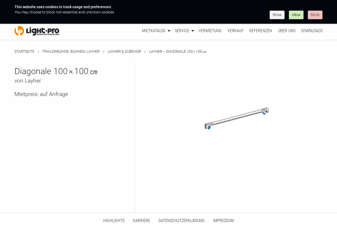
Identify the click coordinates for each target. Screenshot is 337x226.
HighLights (114, 220)
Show (277, 15)
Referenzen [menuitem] (260, 30)
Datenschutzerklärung (181, 220)
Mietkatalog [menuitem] (154, 30)
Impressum (223, 220)
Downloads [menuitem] (312, 30)
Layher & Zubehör (124, 51)
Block (315, 15)
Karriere (141, 220)
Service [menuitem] (182, 30)
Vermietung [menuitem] (210, 30)
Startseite (24, 51)
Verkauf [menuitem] (235, 30)
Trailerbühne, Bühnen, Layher (71, 51)
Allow (296, 15)
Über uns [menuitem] (286, 30)
